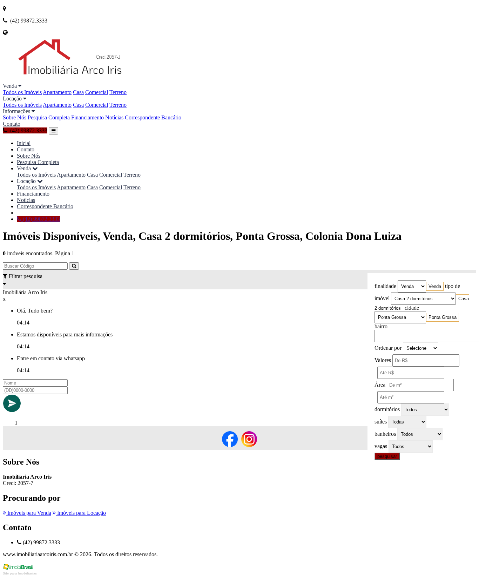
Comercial (96, 92)
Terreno (118, 92)
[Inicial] (86, 80)
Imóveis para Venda (28, 513)
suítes (381, 422)
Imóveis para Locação (81, 513)
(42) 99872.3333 (40, 219)
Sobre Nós (14, 117)
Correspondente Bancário (153, 117)
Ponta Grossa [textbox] (443, 317)
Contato (11, 124)
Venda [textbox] (435, 286)
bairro (381, 326)
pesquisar (387, 456)
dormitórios (387, 409)
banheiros (385, 434)
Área (380, 385)
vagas (381, 446)
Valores (383, 360)
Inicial (24, 143)
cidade (412, 308)
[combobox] (435, 286)
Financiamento (87, 117)
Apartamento (57, 92)
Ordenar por (388, 348)
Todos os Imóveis (22, 92)
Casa (78, 92)
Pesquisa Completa (49, 117)
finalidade (385, 286)
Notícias (114, 117)
